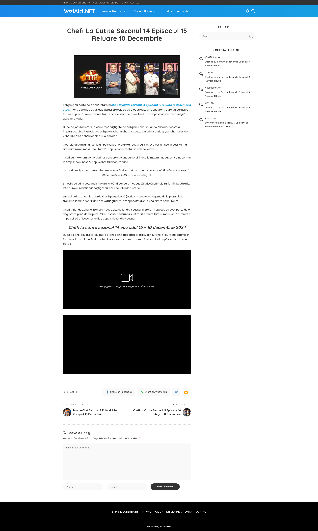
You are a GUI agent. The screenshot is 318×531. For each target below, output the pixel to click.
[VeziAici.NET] (79, 11)
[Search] (253, 11)
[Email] (186, 392)
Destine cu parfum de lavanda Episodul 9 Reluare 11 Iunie (227, 63)
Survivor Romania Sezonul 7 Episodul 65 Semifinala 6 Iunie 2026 (226, 124)
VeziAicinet (211, 57)
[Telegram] (176, 392)
